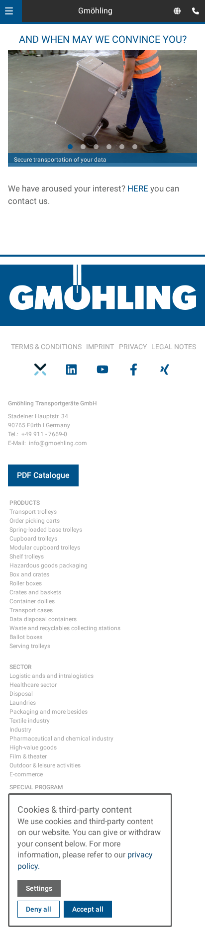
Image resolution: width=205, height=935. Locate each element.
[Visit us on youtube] (102, 369)
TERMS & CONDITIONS (46, 347)
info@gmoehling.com (58, 443)
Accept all (87, 909)
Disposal (21, 693)
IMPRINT (100, 347)
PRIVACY (133, 347)
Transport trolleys (33, 511)
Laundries (22, 702)
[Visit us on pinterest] (40, 369)
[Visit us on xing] (164, 369)
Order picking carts (34, 520)
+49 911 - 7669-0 (44, 434)
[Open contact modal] (193, 12)
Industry (20, 729)
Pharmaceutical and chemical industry (61, 738)
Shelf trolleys (26, 556)
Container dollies (32, 601)
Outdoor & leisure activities (45, 765)
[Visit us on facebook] (133, 369)
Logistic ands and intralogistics (51, 675)
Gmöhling (95, 10)
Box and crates (29, 574)
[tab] (70, 146)
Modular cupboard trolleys (44, 547)
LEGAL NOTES (173, 347)
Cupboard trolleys (33, 538)
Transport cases (31, 610)
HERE (138, 188)
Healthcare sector (33, 684)
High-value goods (33, 747)
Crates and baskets (35, 592)
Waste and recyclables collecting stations (64, 628)
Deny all (38, 909)
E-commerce (26, 774)
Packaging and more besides (48, 711)
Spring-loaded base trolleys (45, 529)
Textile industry (29, 720)
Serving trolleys (29, 646)
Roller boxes (25, 583)
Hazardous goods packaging (48, 565)
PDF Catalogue (43, 475)
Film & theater (28, 756)
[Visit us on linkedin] (71, 369)
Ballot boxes (25, 637)
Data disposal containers (43, 619)
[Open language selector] (177, 11)
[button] (9, 11)
